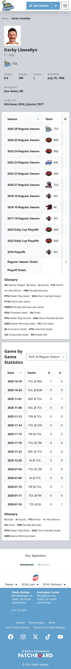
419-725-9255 (19, 610)
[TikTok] (48, 637)
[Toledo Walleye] (8, 6)
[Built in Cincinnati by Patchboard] (35, 653)
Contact (20, 622)
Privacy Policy (36, 622)
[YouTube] (60, 637)
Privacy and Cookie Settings (49, 627)
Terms (51, 622)
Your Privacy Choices (17, 627)
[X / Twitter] (35, 637)
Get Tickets (41, 6)
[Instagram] (23, 637)
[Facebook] (11, 637)
